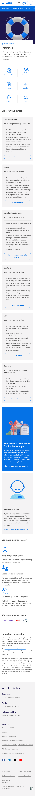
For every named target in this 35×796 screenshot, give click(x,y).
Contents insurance (17, 305)
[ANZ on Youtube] (20, 760)
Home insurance (17, 202)
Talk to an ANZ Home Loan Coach (15, 466)
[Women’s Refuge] (31, 788)
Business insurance (17, 399)
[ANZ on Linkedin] (9, 760)
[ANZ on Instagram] (15, 760)
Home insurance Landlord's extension (17, 256)
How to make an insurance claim (15, 529)
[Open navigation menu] (2, 3)
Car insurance (17, 355)
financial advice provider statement (15, 649)
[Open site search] (19, 3)
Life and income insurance (17, 157)
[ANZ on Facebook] (3, 760)
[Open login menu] (31, 3)
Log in (25, 3)
